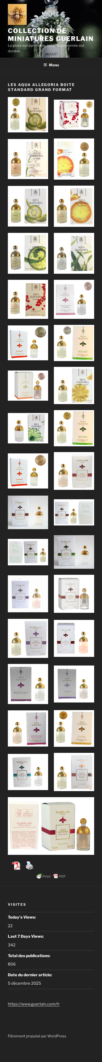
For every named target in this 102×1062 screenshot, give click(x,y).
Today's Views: (22, 917)
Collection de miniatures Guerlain (50, 34)
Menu (54, 65)
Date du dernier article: (30, 975)
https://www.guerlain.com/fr (34, 1004)
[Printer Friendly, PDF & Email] (51, 876)
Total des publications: (29, 955)
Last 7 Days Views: (26, 936)
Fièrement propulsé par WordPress (37, 1036)
